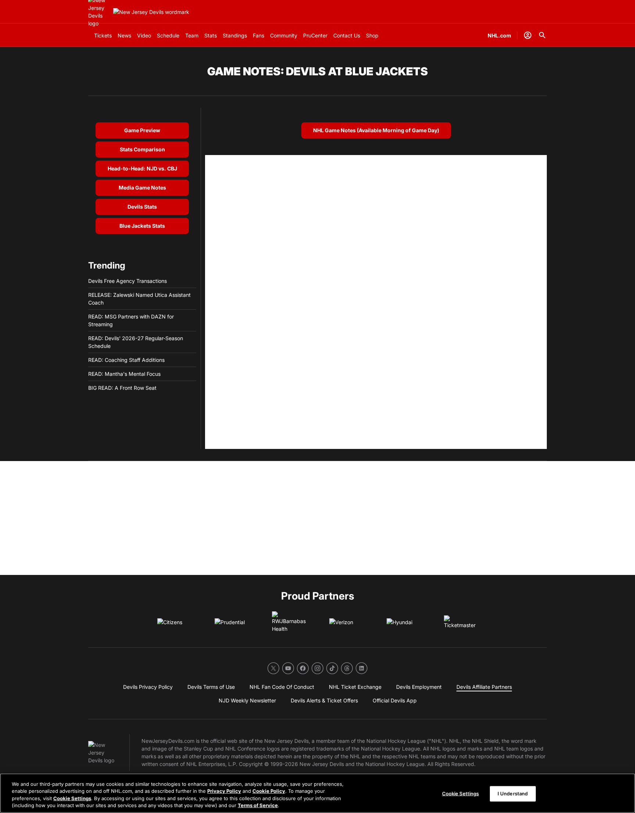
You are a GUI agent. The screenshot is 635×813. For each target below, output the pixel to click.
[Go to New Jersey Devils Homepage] (151, 12)
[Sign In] (527, 35)
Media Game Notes (142, 187)
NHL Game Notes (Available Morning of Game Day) (376, 130)
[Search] (542, 35)
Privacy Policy (224, 791)
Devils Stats (142, 207)
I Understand (513, 793)
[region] (317, 793)
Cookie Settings (72, 798)
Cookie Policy (268, 791)
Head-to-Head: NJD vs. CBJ (142, 168)
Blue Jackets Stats (142, 226)
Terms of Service (258, 805)
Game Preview (142, 130)
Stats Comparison (142, 149)
